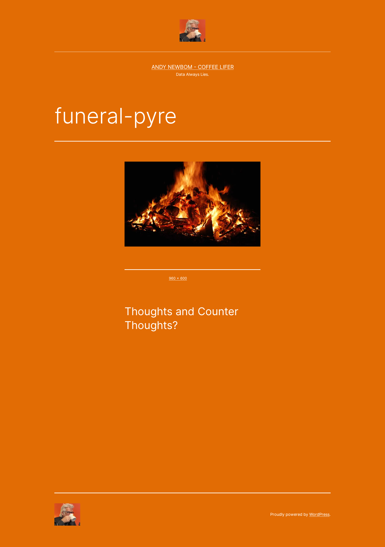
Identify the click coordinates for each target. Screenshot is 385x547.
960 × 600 (178, 278)
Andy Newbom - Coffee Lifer (193, 67)
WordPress (319, 514)
